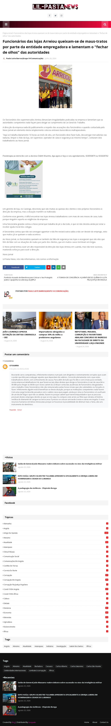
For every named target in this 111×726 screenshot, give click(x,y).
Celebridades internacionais (15, 670)
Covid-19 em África (56, 594)
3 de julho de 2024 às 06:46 (19, 369)
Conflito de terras (56, 566)
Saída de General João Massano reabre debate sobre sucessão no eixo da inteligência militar (60, 464)
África (56, 631)
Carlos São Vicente (94, 666)
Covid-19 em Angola (56, 589)
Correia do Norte (56, 570)
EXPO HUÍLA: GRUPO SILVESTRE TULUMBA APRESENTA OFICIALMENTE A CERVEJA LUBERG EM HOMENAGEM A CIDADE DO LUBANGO (57, 477)
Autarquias (56, 547)
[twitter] (55, 16)
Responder (12, 410)
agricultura (56, 622)
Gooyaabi (32, 722)
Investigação (61, 646)
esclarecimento (56, 626)
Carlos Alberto (61, 666)
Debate (56, 603)
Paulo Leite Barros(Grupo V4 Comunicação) (24, 58)
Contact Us (104, 722)
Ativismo (56, 537)
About (94, 722)
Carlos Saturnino (77, 666)
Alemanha (56, 523)
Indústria (49, 646)
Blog (13, 722)
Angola (56, 528)
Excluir (19, 410)
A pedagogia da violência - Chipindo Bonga (37, 488)
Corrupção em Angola (56, 580)
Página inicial (8, 33)
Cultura (56, 598)
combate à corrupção (37, 670)
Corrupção (56, 575)
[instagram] (61, 16)
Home (86, 722)
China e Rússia (56, 552)
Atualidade (56, 542)
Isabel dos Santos (76, 646)
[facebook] (50, 16)
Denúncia (56, 608)
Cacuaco (49, 666)
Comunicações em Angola (56, 561)
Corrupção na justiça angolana (56, 584)
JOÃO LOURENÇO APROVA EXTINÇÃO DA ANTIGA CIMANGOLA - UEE (19, 334)
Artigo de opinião (56, 533)
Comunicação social (56, 556)
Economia (56, 612)
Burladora (39, 666)
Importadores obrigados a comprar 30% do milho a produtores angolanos (51, 334)
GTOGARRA (14, 365)
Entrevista (56, 617)
